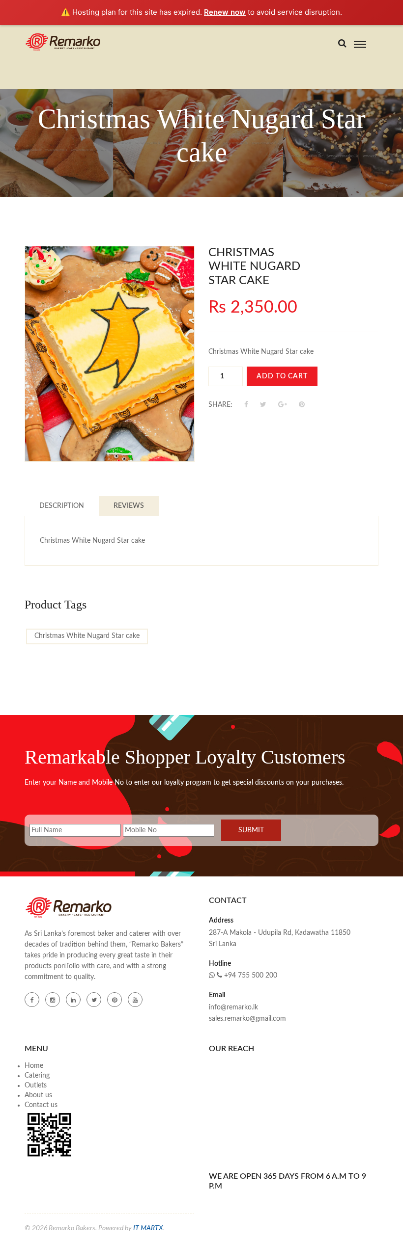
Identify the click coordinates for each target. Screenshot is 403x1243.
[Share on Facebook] (247, 404)
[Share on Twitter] (264, 404)
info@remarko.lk (233, 1007)
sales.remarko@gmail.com (247, 1018)
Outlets (36, 1085)
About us (38, 1095)
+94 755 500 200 (249, 975)
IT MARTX (148, 1228)
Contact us (41, 1105)
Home (34, 1065)
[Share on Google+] (283, 404)
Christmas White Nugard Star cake (87, 636)
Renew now (225, 12)
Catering (37, 1075)
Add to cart (282, 376)
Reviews (129, 505)
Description (61, 505)
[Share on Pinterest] (302, 404)
